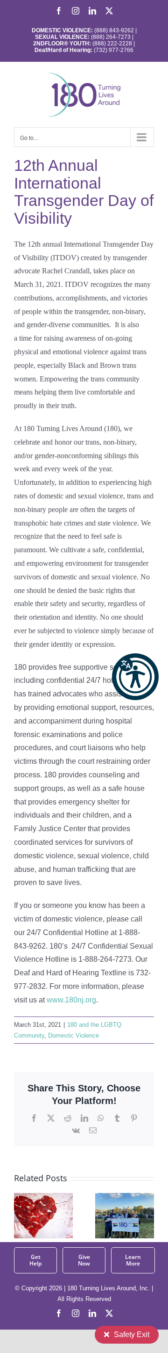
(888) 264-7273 (111, 37)
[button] (135, 676)
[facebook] (59, 1313)
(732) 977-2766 (113, 50)
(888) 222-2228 (112, 43)
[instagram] (75, 1313)
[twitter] (109, 1313)
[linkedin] (92, 1313)
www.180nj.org (71, 1000)
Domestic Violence (73, 1035)
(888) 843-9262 (113, 30)
